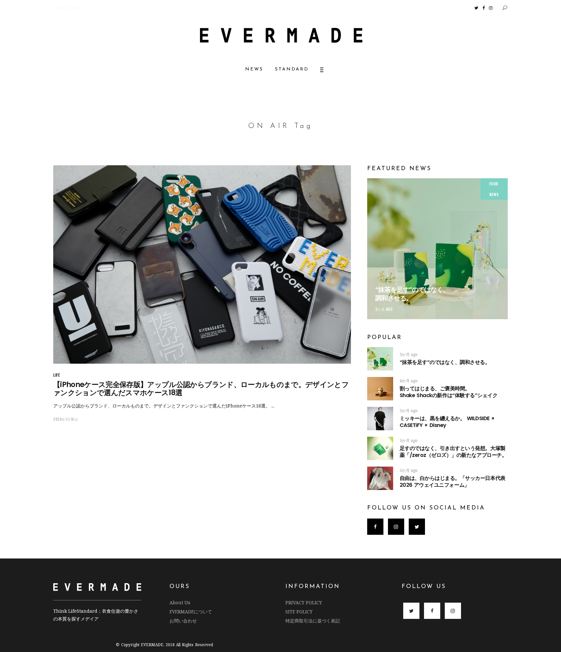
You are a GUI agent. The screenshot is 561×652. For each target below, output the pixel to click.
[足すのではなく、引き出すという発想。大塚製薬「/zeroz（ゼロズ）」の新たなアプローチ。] (380, 448)
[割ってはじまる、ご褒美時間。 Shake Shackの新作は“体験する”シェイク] (380, 388)
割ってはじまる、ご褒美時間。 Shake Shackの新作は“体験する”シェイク (455, 392)
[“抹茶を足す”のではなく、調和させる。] (437, 248)
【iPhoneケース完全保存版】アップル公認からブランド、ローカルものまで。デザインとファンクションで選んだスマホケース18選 (201, 389)
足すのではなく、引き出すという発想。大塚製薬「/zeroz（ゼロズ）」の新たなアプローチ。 (453, 452)
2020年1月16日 (65, 419)
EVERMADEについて (190, 611)
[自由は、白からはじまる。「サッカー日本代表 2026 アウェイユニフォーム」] (380, 478)
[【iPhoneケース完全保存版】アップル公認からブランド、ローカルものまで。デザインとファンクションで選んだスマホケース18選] (202, 264)
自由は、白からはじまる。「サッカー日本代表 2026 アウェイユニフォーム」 (452, 481)
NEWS (494, 194)
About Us (179, 602)
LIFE (56, 375)
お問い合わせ (183, 621)
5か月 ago (409, 410)
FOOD (493, 183)
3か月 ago (384, 309)
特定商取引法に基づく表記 (312, 621)
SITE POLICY (299, 611)
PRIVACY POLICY (303, 602)
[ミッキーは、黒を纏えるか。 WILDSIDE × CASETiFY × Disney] (380, 418)
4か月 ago (409, 380)
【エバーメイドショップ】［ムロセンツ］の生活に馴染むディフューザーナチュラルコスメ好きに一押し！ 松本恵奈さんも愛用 (162, 8)
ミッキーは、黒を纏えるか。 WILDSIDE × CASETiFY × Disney (447, 422)
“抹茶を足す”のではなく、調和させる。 (412, 294)
